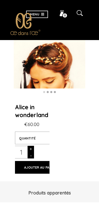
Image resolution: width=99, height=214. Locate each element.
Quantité (27, 138)
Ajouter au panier (40, 167)
